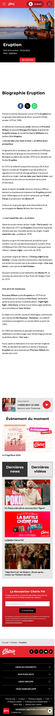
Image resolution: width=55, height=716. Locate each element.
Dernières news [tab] (15, 469)
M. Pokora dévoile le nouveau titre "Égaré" (25, 508)
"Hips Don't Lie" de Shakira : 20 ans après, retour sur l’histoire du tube (24, 573)
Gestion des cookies (33, 704)
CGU (47, 699)
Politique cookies (15, 701)
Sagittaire (13, 53)
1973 (27, 50)
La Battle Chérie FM (14, 540)
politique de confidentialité (13, 622)
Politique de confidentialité (36, 701)
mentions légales (27, 620)
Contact (21, 699)
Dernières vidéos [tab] (40, 469)
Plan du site (10, 699)
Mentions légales (35, 699)
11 (24, 50)
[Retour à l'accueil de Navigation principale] (11, 4)
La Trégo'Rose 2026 (11, 455)
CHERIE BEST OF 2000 (28, 405)
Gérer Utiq (17, 704)
